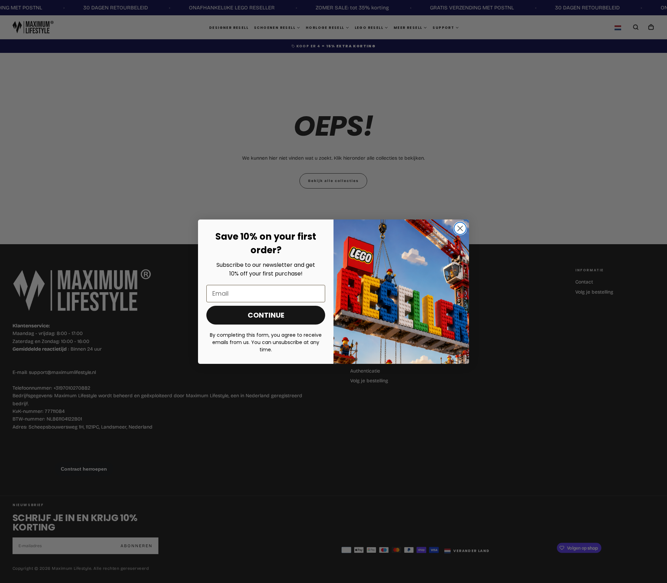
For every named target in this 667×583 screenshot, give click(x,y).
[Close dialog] (460, 228)
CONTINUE (266, 315)
